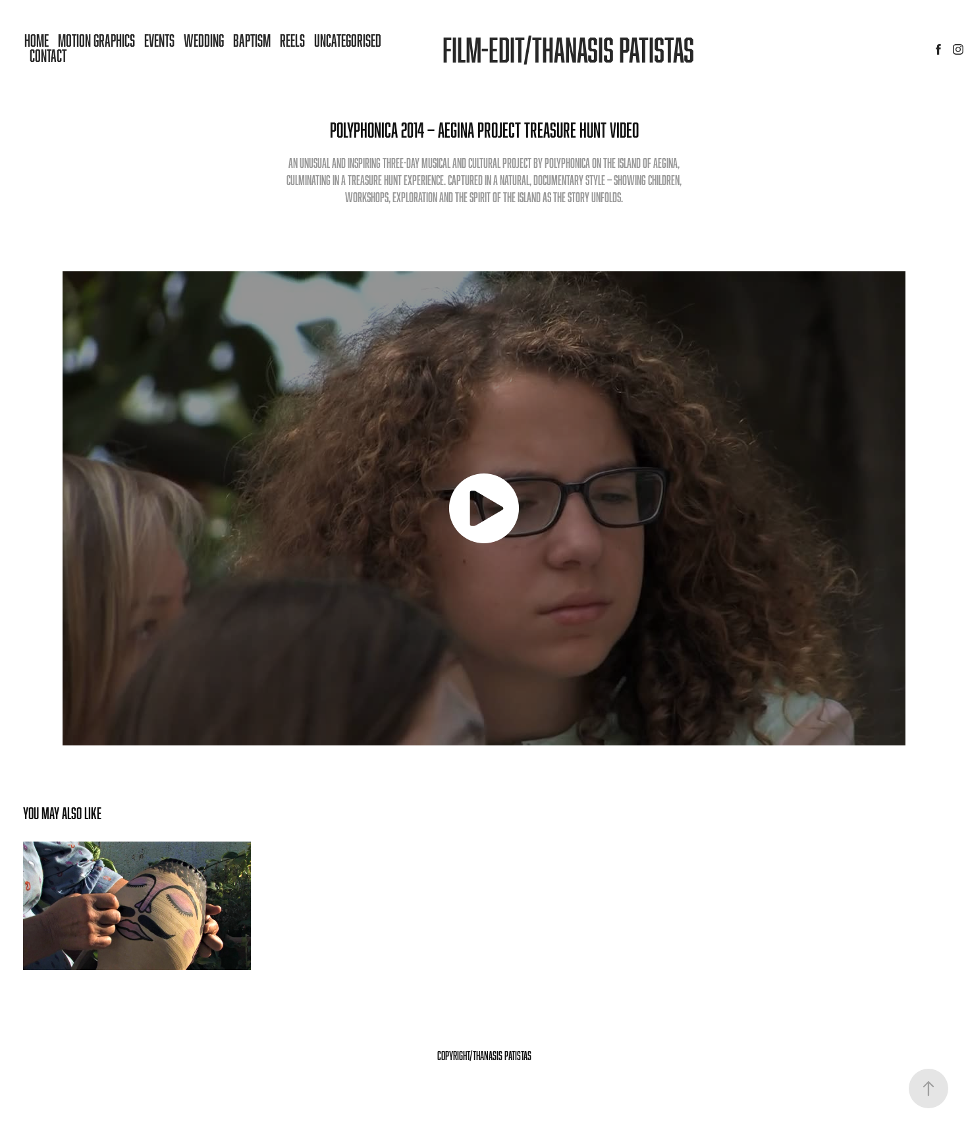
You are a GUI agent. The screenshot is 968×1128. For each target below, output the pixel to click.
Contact (48, 55)
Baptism (252, 40)
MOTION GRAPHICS (96, 40)
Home (36, 40)
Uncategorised (347, 40)
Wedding (204, 40)
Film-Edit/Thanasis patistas (568, 49)
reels (292, 40)
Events (159, 40)
